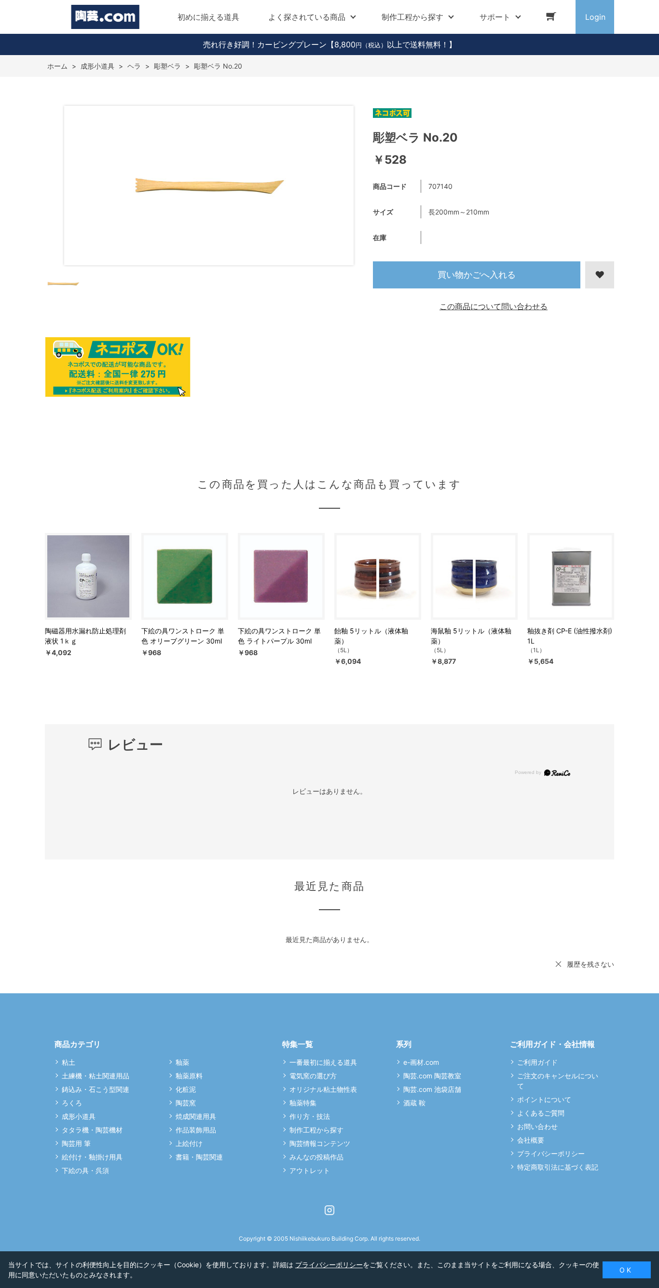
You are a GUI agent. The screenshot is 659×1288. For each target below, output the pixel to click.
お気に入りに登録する (599, 274)
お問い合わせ (537, 1126)
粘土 (68, 1062)
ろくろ (72, 1103)
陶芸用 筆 (76, 1143)
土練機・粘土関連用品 (95, 1076)
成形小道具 (79, 1116)
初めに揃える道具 (208, 17)
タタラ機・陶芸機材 (92, 1130)
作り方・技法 (309, 1116)
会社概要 (530, 1140)
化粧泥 (186, 1089)
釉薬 (182, 1062)
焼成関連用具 (196, 1116)
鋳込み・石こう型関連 (95, 1089)
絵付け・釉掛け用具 (92, 1157)
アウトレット (309, 1170)
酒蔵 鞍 (414, 1103)
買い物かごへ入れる (477, 275)
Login (595, 17)
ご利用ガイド (537, 1062)
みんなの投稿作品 (316, 1157)
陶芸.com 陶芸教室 (432, 1076)
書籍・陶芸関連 (199, 1157)
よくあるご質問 (540, 1113)
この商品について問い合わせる (493, 306)
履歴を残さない (590, 964)
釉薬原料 (189, 1076)
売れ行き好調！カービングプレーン (265, 44)
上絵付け (189, 1143)
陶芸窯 (186, 1103)
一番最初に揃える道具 (323, 1062)
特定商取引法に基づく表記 (557, 1167)
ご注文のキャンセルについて (557, 1081)
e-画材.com (421, 1062)
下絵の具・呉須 (85, 1170)
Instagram (329, 1210)
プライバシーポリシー (551, 1153)
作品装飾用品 (196, 1130)
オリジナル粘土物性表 (323, 1089)
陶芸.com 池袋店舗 (432, 1089)
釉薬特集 (302, 1103)
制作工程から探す (316, 1130)
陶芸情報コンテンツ (319, 1143)
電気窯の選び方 (313, 1076)
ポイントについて (544, 1099)
